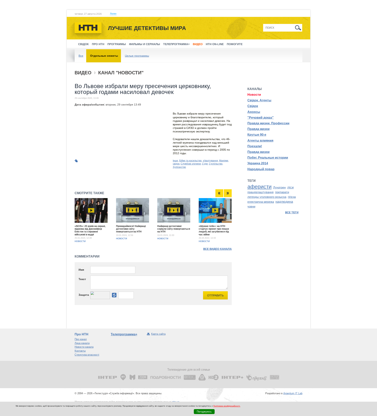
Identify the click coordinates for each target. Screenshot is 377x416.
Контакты (80, 350)
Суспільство (215, 163)
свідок (176, 163)
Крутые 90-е (256, 134)
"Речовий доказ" (260, 117)
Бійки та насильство (190, 160)
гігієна (292, 196)
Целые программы (137, 55)
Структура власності (87, 354)
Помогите (234, 44)
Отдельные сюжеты (104, 55)
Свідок (83, 44)
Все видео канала (217, 248)
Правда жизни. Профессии (268, 123)
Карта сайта (158, 333)
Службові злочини (191, 163)
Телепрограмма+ (176, 44)
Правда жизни (258, 129)
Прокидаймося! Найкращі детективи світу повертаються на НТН (131, 229)
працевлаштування (260, 192)
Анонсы (253, 112)
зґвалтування (210, 160)
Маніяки (223, 160)
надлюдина (284, 202)
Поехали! (254, 146)
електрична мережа (260, 201)
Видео (198, 44)
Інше (175, 160)
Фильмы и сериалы (144, 44)
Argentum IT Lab (292, 393)
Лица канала (82, 343)
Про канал (81, 339)
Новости (80, 241)
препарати (282, 192)
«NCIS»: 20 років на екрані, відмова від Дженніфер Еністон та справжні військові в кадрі (90, 230)
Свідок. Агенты (259, 100)
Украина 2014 (257, 163)
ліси (290, 187)
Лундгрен (279, 187)
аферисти (259, 187)
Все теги (291, 212)
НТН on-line (215, 44)
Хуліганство (179, 167)
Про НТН (98, 44)
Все (81, 55)
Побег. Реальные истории (267, 157)
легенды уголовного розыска (266, 196)
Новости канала (84, 346)
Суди (205, 163)
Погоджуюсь (204, 411)
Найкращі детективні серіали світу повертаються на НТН (173, 229)
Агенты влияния (260, 140)
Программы (116, 44)
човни (251, 206)
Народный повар (261, 169)
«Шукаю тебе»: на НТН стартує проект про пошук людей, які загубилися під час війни (214, 230)
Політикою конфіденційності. (226, 406)
